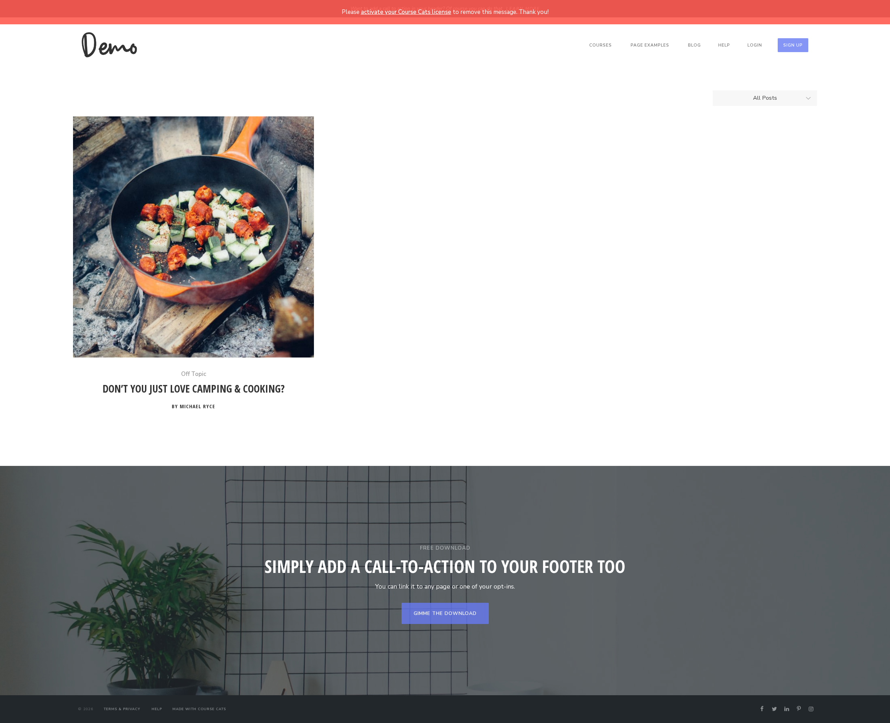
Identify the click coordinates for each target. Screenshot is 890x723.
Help (724, 45)
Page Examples (650, 45)
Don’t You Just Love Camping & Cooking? (194, 389)
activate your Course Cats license (406, 12)
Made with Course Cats (199, 709)
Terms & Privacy (122, 709)
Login (754, 45)
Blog (694, 45)
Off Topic (193, 374)
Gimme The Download (445, 613)
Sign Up (793, 45)
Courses (600, 45)
